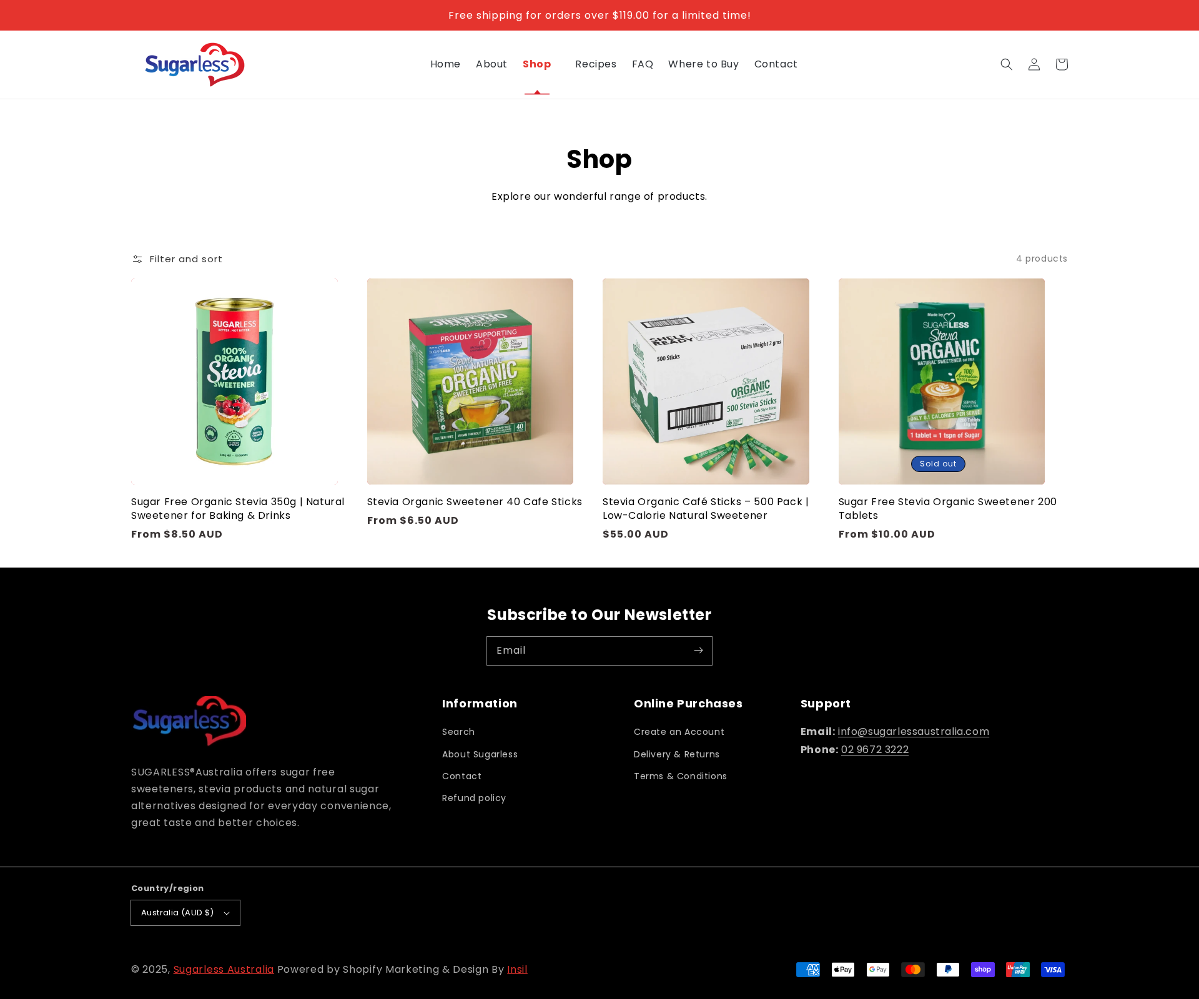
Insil (517, 969)
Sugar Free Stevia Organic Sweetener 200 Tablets (948, 509)
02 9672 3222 (875, 749)
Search (458, 732)
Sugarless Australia (224, 969)
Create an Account (679, 732)
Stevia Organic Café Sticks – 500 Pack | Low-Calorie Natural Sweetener (706, 509)
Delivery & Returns (677, 754)
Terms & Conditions (681, 776)
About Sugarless (480, 754)
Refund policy (474, 798)
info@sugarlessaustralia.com (913, 731)
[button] (1006, 64)
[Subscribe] (698, 650)
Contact (461, 776)
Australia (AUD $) (177, 912)
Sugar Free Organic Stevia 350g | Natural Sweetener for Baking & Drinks (238, 509)
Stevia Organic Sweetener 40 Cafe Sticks (475, 502)
